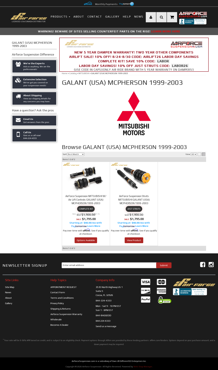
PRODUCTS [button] (59, 16)
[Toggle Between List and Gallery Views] (201, 154)
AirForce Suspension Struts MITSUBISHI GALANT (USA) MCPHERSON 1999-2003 (134, 200)
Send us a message (106, 326)
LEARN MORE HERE (165, 31)
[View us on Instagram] (211, 264)
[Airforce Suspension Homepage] (194, 282)
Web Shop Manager (143, 366)
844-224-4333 (103, 300)
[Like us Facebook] (202, 264)
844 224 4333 (103, 320)
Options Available (86, 240)
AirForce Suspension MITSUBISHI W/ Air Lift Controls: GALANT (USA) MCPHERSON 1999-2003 (85, 200)
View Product (134, 240)
